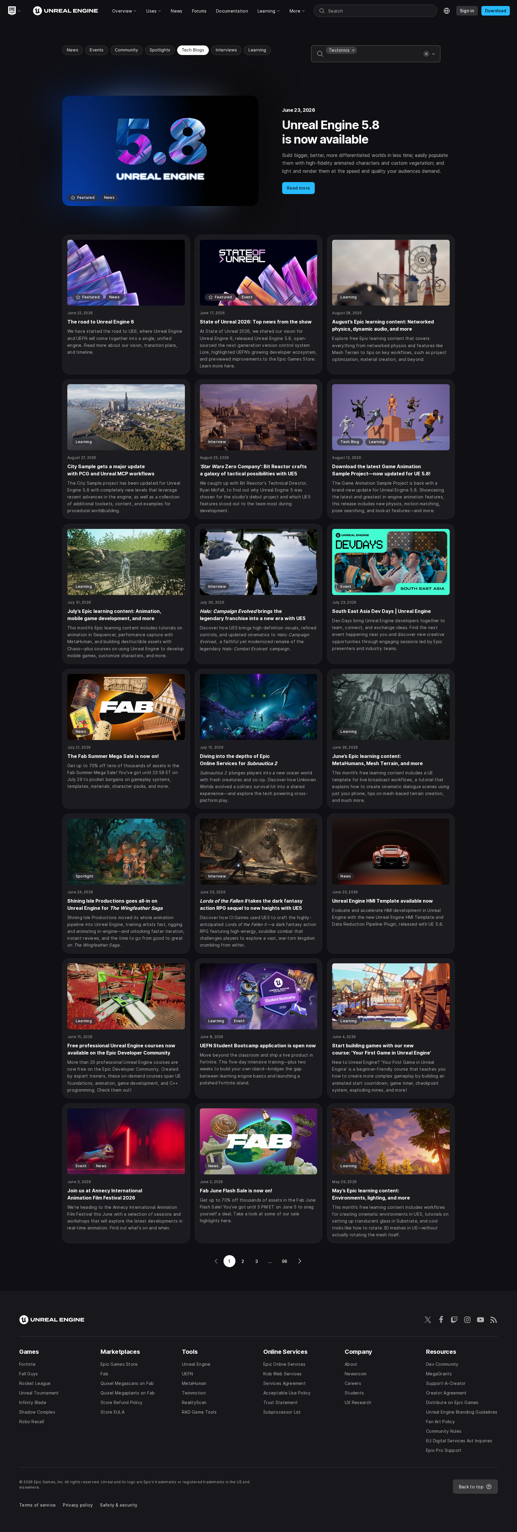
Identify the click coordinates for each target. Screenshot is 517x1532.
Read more (298, 187)
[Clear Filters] (426, 54)
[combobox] (373, 58)
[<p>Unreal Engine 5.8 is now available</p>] (258, 151)
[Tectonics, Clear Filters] (353, 50)
